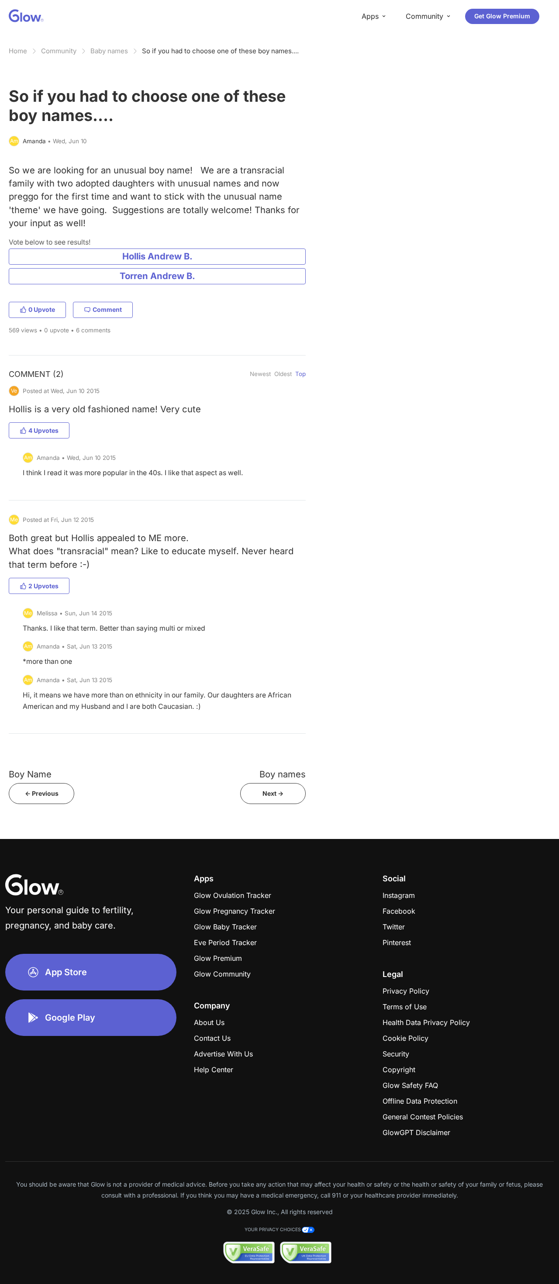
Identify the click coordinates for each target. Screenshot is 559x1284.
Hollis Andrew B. (157, 256)
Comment (107, 309)
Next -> (272, 793)
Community (58, 51)
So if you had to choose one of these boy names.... (220, 51)
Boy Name (30, 774)
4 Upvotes (43, 430)
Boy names (282, 774)
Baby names (109, 51)
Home (18, 51)
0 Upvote (41, 309)
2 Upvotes (43, 586)
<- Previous (42, 793)
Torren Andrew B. (157, 275)
